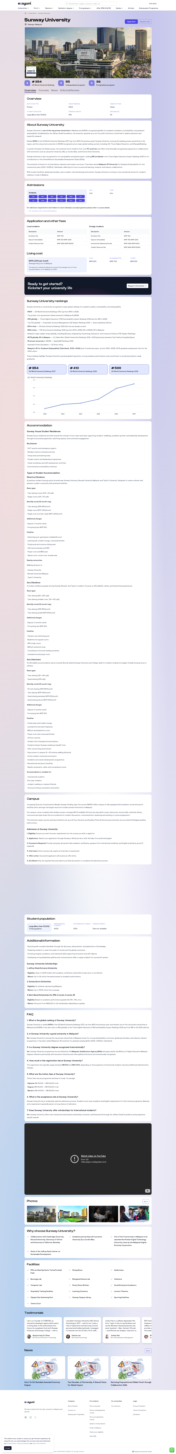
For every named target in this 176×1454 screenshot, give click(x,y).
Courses (43, 90)
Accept (7, 1448)
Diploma (48, 8)
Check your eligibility (96, 1432)
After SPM (93, 1436)
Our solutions (115, 1406)
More (146, 1201)
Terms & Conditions (39, 1443)
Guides (118, 8)
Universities (22, 8)
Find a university (95, 1406)
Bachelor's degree (65, 8)
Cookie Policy (11, 1443)
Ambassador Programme (148, 8)
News (54, 90)
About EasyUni (73, 1406)
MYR (152, 3)
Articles (131, 8)
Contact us (71, 1410)
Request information (136, 286)
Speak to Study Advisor (97, 1423)
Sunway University (44, 13)
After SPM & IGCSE (104, 8)
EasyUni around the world (143, 1451)
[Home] (25, 13)
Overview (30, 90)
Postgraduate (84, 8)
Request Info (145, 22)
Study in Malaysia (95, 1428)
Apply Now (131, 22)
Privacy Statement (23, 1443)
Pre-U (36, 8)
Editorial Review (69, 90)
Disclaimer (136, 1414)
